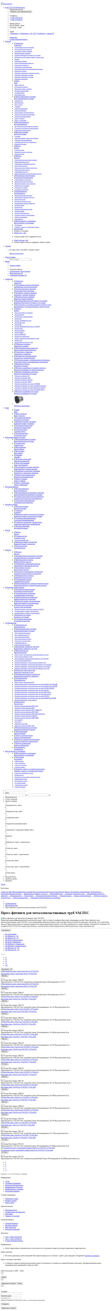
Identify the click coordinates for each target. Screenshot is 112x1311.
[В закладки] (2, 978)
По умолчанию (11, 934)
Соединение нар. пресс (14, 811)
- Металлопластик (55, 894)
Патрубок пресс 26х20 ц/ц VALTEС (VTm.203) (18, 1138)
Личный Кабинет (11, 1223)
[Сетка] (4, 954)
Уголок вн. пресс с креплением (17, 854)
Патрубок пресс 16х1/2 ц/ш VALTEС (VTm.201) (19, 1011)
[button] (8, 246)
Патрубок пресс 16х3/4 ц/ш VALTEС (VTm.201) (19, 1049)
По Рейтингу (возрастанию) (15, 946)
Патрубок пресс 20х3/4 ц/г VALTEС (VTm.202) (18, 1100)
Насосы (8, 550)
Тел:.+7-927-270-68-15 (13, 1239)
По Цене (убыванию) (13, 942)
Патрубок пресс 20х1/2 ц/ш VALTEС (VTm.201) (19, 1075)
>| (6, 1170)
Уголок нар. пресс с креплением (17, 867)
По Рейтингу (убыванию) (14, 944)
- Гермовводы (34, 898)
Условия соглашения (13, 1183)
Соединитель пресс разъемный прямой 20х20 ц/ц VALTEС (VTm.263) (27, 1150)
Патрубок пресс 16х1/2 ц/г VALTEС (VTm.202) (18, 999)
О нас (7, 1181)
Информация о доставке (14, 1189)
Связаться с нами (11, 1199)
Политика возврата (12, 1191)
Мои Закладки (10, 1227)
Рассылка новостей (12, 1229)
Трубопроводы (10, 623)
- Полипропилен (15, 896)
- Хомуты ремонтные (19, 898)
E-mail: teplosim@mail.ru (18, 39)
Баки (7, 408)
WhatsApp (13, 37)
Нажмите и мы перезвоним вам (20, 12)
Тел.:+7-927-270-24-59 (13, 1237)
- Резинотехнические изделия (45, 896)
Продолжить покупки (9, 1283)
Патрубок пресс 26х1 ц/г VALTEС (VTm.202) (18, 1125)
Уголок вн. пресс (11, 848)
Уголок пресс (10, 873)
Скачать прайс (15, 265)
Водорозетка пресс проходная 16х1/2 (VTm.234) (19, 974)
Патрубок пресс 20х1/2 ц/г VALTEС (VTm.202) (18, 1062)
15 (7, 969)
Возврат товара (11, 1201)
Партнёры (9, 1214)
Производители (11, 1210)
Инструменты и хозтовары (15, 751)
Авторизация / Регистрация (20, 271)
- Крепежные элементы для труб (34, 894)
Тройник (8, 836)
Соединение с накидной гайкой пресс (19, 830)
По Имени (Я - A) (11, 938)
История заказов (11, 1225)
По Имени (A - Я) (11, 936)
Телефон (4, 1291)
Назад (4, 1277)
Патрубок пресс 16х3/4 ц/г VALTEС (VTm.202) (18, 1037)
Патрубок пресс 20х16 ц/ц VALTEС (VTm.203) (18, 1087)
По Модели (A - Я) (12, 948)
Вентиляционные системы (15, 437)
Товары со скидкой (12, 1216)
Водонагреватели (11, 487)
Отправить (5, 1304)
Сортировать (6, 930)
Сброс (3, 884)
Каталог (8, 41)
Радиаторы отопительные (14, 587)
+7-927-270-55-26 (16, 18)
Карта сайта (9, 1203)
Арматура (9, 279)
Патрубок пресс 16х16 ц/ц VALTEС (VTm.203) (18, 1024)
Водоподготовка (11, 504)
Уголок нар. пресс (12, 860)
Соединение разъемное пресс (16, 824)
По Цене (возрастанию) (14, 940)
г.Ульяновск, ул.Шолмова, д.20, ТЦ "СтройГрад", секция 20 (32, 33)
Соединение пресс (12, 817)
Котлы (7, 530)
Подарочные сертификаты (15, 1212)
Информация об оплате (14, 1187)
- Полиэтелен (27, 896)
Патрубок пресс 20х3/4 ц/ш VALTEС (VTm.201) (19, 1112)
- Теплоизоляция (64, 896)
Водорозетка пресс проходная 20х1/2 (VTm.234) (19, 986)
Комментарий (6, 1296)
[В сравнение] (4, 978)
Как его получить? (17, 253)
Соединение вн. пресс (13, 805)
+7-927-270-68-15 (16, 20)
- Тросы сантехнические (81, 896)
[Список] (2, 954)
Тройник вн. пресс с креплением (17, 842)
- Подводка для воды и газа (74, 894)
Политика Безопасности (14, 1185)
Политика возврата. (92, 1256)
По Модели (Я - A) (12, 950)
